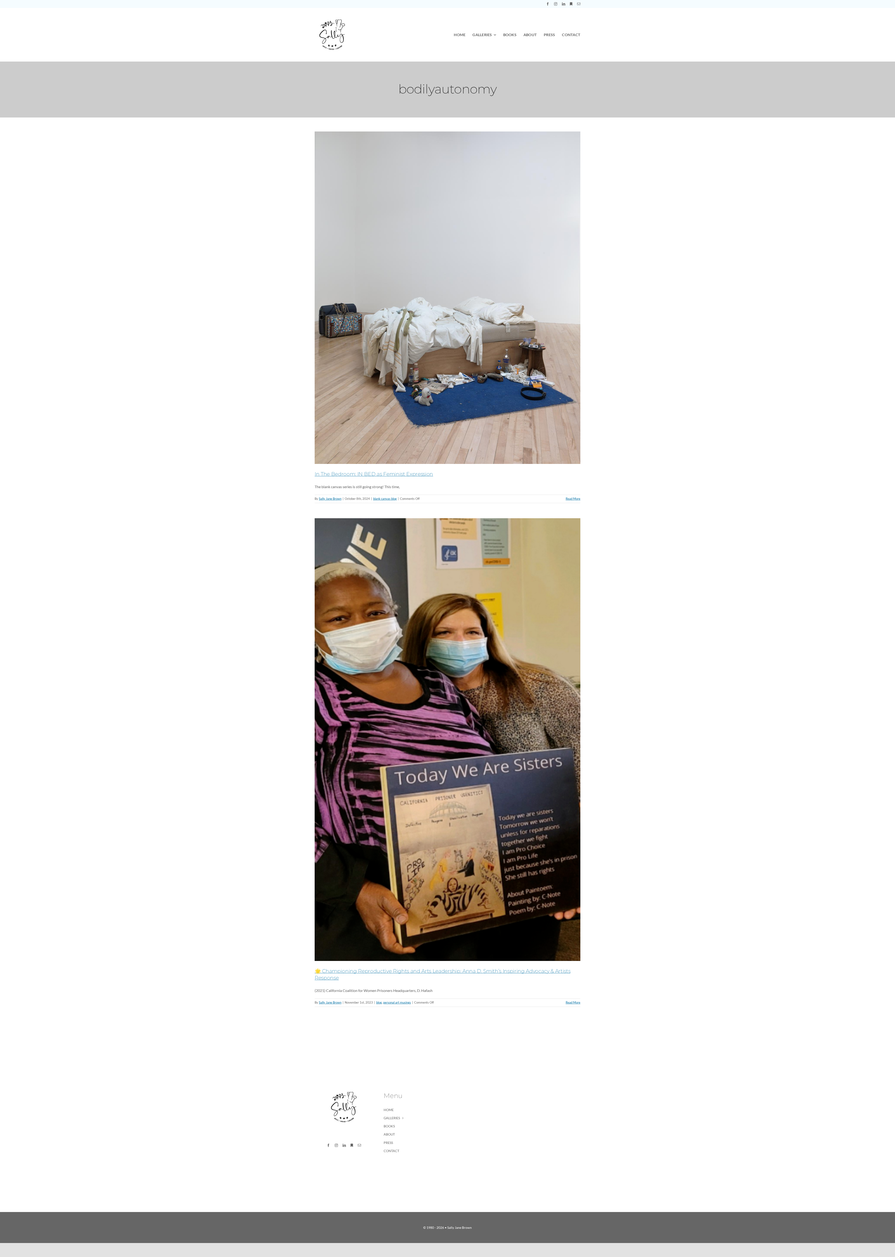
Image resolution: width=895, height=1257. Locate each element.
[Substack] (571, 4)
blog (379, 1002)
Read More (573, 499)
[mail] (578, 4)
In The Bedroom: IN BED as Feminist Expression (374, 474)
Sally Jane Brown (330, 499)
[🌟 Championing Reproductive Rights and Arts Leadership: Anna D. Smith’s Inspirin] (447, 739)
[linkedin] (563, 4)
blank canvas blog (385, 499)
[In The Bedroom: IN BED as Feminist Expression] (447, 297)
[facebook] (547, 4)
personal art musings (397, 1002)
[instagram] (555, 4)
